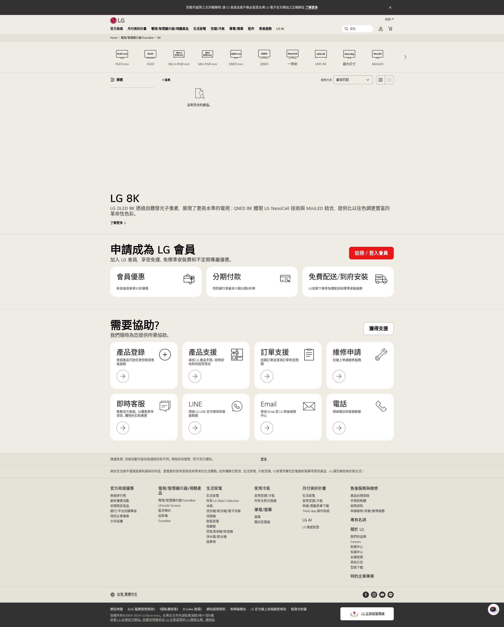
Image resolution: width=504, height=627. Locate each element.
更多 (264, 459)
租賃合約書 (299, 609)
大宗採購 (116, 521)
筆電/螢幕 (236, 29)
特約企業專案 (119, 516)
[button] (357, 28)
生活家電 (199, 29)
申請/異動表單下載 (315, 506)
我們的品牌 (358, 536)
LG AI (280, 29)
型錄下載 (356, 567)
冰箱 (209, 506)
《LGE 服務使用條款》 (141, 609)
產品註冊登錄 (359, 496)
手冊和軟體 (358, 501)
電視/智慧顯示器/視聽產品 (170, 29)
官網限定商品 (119, 506)
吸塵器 (211, 526)
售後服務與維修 (364, 488)
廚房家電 (212, 521)
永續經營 (356, 557)
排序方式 (326, 79)
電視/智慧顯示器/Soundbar (137, 37)
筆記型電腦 (262, 522)
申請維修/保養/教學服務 (367, 511)
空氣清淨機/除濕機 (219, 531)
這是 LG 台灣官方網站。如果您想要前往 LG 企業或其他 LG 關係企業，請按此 (162, 620)
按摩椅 (211, 542)
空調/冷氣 (218, 29)
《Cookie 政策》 (192, 609)
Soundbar (164, 521)
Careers (355, 542)
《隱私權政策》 (169, 609)
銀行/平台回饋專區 (123, 511)
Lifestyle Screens (169, 505)
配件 (251, 29)
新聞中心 (356, 547)
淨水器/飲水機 (216, 536)
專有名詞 (358, 520)
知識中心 (356, 552)
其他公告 (356, 562)
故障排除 (356, 506)
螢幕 (257, 517)
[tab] (122, 57)
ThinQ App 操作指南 (316, 511)
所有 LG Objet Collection (222, 501)
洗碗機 (211, 516)
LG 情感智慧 (310, 527)
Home (113, 37)
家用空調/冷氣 (264, 496)
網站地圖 (116, 609)
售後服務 (265, 29)
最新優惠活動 (119, 501)
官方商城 (116, 29)
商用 (388, 19)
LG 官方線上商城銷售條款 (268, 609)
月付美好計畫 (137, 29)
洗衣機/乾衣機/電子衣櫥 (223, 511)
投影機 (163, 516)
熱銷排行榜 (118, 496)
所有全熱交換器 (265, 501)
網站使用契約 (216, 609)
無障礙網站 (238, 609)
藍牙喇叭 (164, 510)
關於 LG (357, 529)
